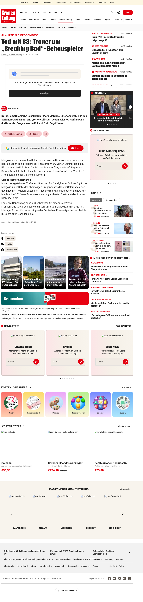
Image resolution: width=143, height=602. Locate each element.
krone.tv (128, 20)
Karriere (119, 559)
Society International (18, 27)
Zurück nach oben (67, 590)
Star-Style (61, 27)
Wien (44, 20)
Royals (4, 27)
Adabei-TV (50, 27)
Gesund (87, 20)
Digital (107, 20)
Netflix (9, 244)
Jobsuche (102, 2)
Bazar (112, 2)
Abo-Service (9, 566)
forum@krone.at (69, 318)
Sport (78, 20)
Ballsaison (72, 27)
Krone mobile (75, 2)
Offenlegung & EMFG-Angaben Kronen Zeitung (67, 552)
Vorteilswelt (24, 2)
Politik (53, 20)
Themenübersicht (78, 314)
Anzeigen (44, 93)
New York (10, 238)
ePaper (35, 2)
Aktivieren (75, 148)
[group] (11, 272)
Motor (116, 20)
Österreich (34, 20)
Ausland (97, 20)
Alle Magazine (125, 489)
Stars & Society (65, 20)
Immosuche (89, 2)
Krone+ (23, 20)
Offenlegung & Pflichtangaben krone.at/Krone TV (24, 552)
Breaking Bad (12, 250)
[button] (121, 20)
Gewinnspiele (61, 2)
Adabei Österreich (36, 27)
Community (47, 2)
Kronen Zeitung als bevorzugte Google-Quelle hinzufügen (45, 148)
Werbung (109, 559)
